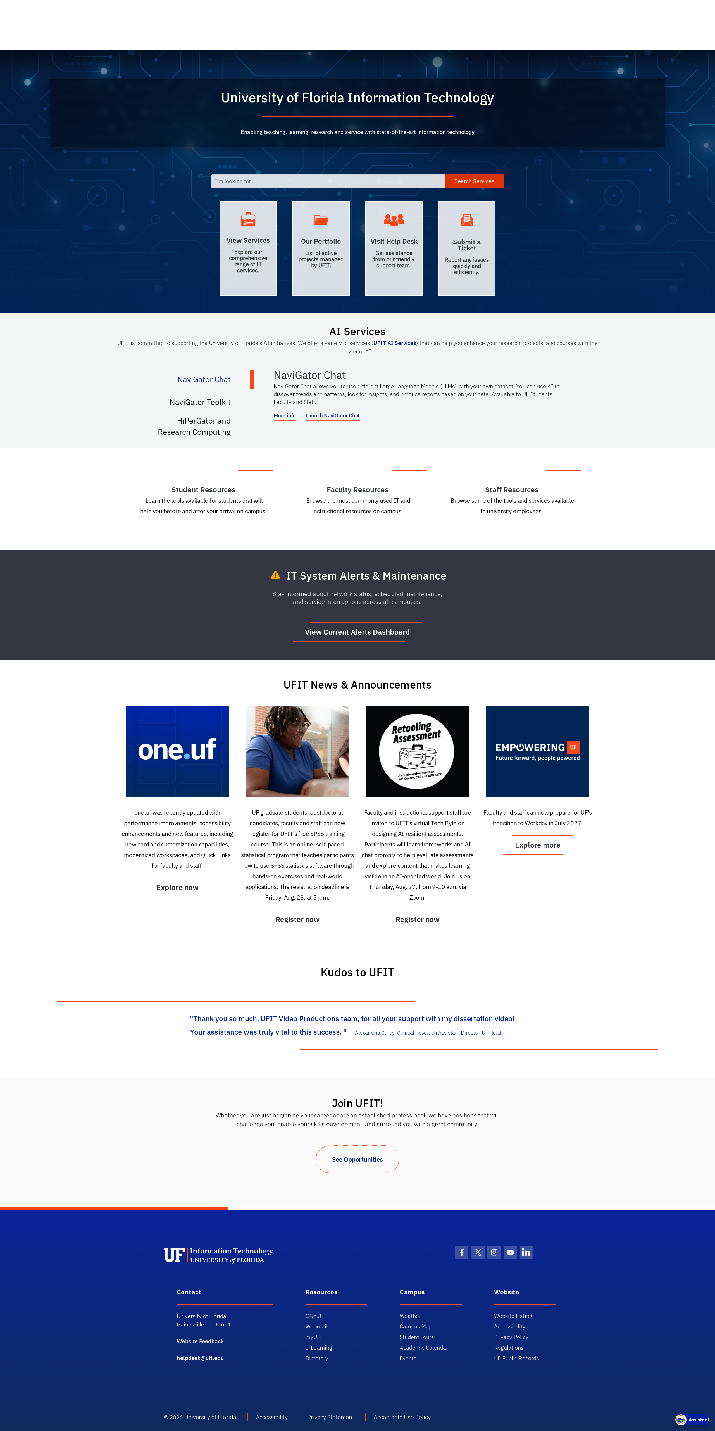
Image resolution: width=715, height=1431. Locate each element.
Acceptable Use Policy (402, 1417)
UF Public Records (516, 1358)
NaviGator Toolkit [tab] (206, 404)
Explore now (177, 887)
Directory (317, 1358)
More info (285, 415)
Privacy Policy (511, 1337)
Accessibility (509, 1326)
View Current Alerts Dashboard (357, 632)
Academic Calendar (424, 1347)
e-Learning (319, 1347)
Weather (410, 1315)
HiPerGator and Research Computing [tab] (200, 426)
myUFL (314, 1337)
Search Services (474, 181)
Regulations (509, 1347)
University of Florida (210, 1417)
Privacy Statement (330, 1417)
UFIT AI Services (394, 343)
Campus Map (416, 1326)
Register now (297, 919)
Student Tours (417, 1337)
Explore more (538, 845)
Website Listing (513, 1315)
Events (408, 1358)
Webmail (317, 1326)
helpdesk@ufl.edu (200, 1358)
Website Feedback (200, 1341)
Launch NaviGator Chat (333, 415)
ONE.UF (315, 1315)
